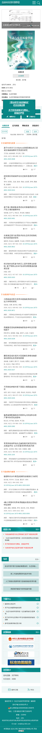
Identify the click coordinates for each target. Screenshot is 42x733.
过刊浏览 (15, 126)
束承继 (11, 449)
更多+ (36, 166)
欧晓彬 (33, 241)
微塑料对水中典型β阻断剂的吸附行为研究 (21, 476)
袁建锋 (8, 184)
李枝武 (23, 392)
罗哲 (18, 508)
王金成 (22, 241)
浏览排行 (35, 126)
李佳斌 (22, 213)
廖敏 (9, 508)
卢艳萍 (34, 392)
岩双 (5, 392)
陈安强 (28, 392)
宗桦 (10, 305)
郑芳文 (17, 364)
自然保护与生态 (9, 294)
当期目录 (5, 126)
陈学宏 (15, 305)
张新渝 (6, 305)
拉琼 (26, 333)
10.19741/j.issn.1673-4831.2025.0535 (17, 513)
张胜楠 (6, 213)
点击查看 (21, 76)
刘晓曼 (24, 449)
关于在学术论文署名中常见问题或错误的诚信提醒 (20, 618)
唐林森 (6, 361)
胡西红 (27, 361)
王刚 (22, 153)
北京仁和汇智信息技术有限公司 (22, 729)
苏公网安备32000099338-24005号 (22, 708)
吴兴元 (8, 364)
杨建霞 (17, 241)
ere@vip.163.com (24, 724)
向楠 (5, 272)
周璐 (19, 305)
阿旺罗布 (7, 333)
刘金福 (22, 361)
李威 (13, 364)
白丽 (32, 361)
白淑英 (27, 182)
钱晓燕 (27, 213)
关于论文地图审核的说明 (13, 608)
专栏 (5, 559)
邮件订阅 (15, 690)
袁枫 (5, 508)
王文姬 (17, 479)
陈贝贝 (6, 421)
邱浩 (27, 508)
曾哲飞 (22, 333)
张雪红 (10, 182)
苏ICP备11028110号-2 (20, 704)
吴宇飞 (11, 213)
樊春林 (32, 508)
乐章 (9, 272)
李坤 (5, 182)
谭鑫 (17, 333)
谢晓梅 (14, 508)
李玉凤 (18, 153)
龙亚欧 (17, 421)
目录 (35, 131)
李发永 (17, 213)
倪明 (18, 392)
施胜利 (6, 241)
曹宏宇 (22, 479)
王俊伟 (31, 333)
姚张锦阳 (12, 153)
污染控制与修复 (9, 472)
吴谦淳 (11, 361)
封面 (27, 131)
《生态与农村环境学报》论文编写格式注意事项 (20, 612)
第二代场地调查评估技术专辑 (21, 574)
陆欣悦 (23, 508)
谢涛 (18, 182)
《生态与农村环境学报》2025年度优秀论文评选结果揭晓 (21, 539)
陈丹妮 (6, 479)
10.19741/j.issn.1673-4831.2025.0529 (17, 485)
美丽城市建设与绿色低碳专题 (21, 589)
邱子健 (11, 421)
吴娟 (14, 182)
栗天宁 (17, 361)
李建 (22, 182)
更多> (38, 529)
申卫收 (22, 421)
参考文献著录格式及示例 (13, 623)
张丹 (9, 392)
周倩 (16, 449)
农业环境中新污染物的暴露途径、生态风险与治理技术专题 (22, 566)
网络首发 (25, 126)
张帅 (19, 449)
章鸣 (31, 182)
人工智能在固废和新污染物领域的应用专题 (21, 581)
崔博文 (6, 449)
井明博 (27, 241)
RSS (32, 690)
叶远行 (14, 392)
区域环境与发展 (9, 143)
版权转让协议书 (10, 604)
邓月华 (11, 479)
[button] (29, 25)
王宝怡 (6, 153)
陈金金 (11, 241)
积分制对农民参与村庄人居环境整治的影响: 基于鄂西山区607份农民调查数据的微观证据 (20, 266)
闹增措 (13, 333)
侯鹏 (29, 449)
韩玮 (26, 479)
